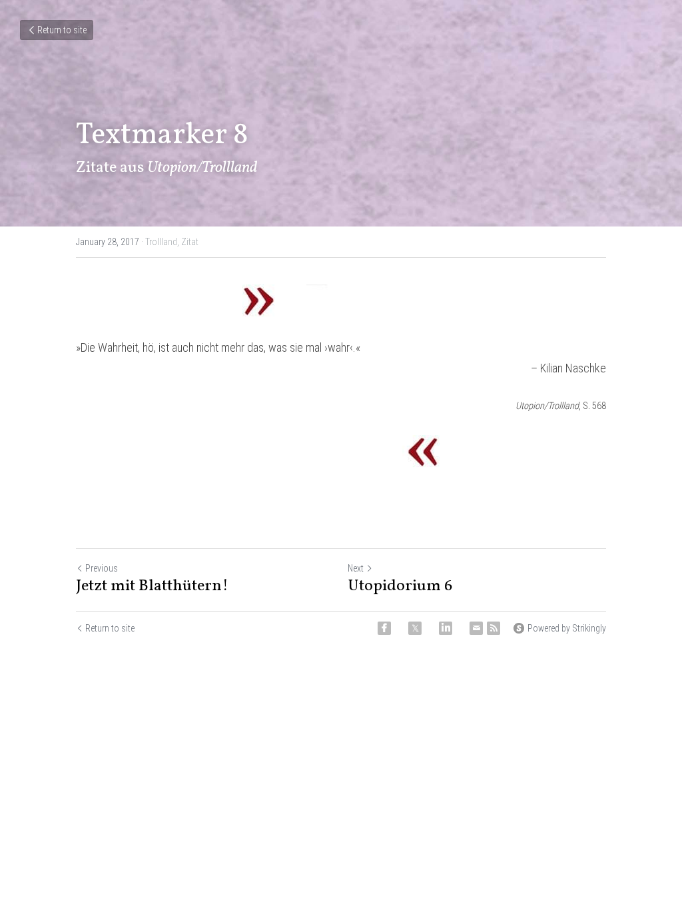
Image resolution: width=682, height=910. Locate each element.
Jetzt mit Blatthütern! (152, 586)
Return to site (62, 30)
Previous (101, 568)
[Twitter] (415, 628)
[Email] (476, 628)
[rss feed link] (493, 628)
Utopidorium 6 (400, 586)
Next (356, 568)
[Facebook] (384, 628)
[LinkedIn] (445, 628)
